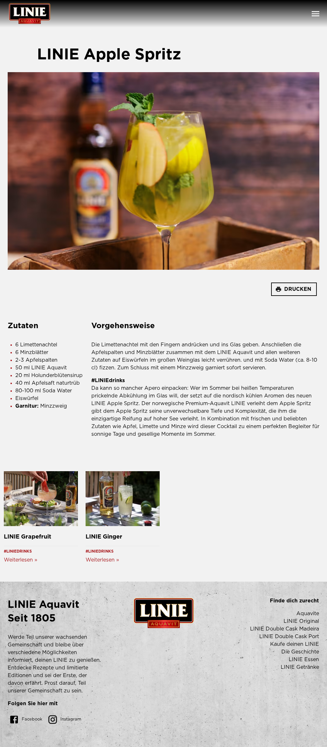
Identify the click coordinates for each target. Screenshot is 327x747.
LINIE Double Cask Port (289, 636)
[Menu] (315, 13)
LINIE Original (301, 621)
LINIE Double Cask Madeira (284, 628)
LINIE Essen (304, 659)
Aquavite (307, 613)
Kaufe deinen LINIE (294, 644)
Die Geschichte (300, 651)
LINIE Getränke (300, 667)
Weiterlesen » (20, 559)
